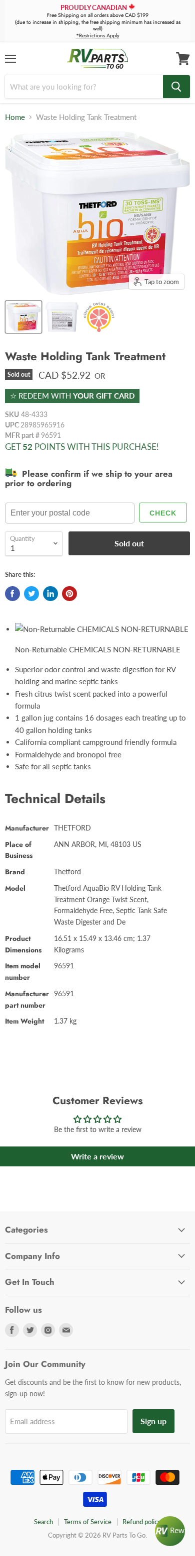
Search (43, 1522)
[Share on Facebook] (12, 593)
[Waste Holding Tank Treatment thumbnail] (24, 317)
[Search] (176, 86)
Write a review (97, 1156)
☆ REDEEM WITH (72, 395)
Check (163, 513)
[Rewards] (170, 1531)
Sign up (153, 1421)
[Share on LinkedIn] (50, 593)
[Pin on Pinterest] (69, 593)
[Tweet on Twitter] (31, 593)
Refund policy (141, 1522)
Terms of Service (88, 1522)
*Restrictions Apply (98, 35)
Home (15, 117)
